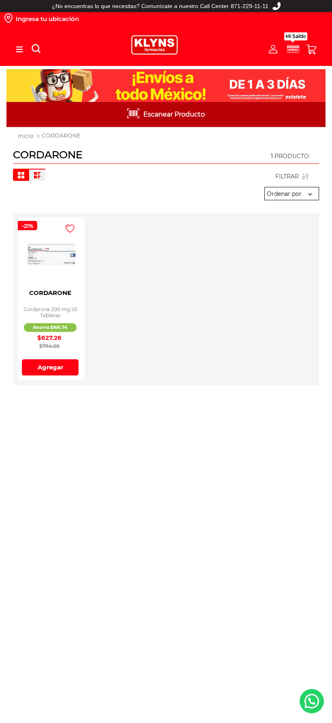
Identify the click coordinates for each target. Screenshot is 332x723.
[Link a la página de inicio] (25, 136)
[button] (19, 49)
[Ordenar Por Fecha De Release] (292, 193)
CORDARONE (61, 135)
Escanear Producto (174, 114)
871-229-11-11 (249, 6)
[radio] (21, 175)
